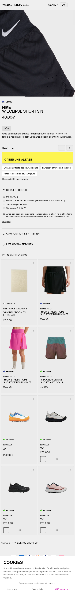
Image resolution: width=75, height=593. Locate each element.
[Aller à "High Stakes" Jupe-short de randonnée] (56, 280)
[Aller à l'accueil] (15, 5)
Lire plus (6, 221)
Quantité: (9, 148)
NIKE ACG (45, 308)
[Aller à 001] (19, 416)
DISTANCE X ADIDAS (15, 308)
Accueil (5, 542)
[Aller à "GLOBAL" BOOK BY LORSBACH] (19, 280)
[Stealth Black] (49, 459)
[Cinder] (13, 530)
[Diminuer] (61, 148)
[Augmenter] (69, 148)
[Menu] (71, 5)
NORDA (7, 444)
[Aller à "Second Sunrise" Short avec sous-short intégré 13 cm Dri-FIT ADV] (56, 348)
